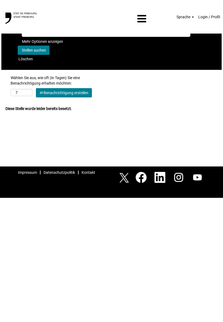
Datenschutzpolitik (59, 172)
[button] (111, 18)
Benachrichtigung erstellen (65, 93)
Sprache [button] (183, 17)
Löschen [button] (25, 59)
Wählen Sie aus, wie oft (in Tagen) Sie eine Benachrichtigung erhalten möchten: (45, 80)
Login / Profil (209, 17)
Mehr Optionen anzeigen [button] (42, 41)
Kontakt (88, 172)
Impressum (27, 172)
